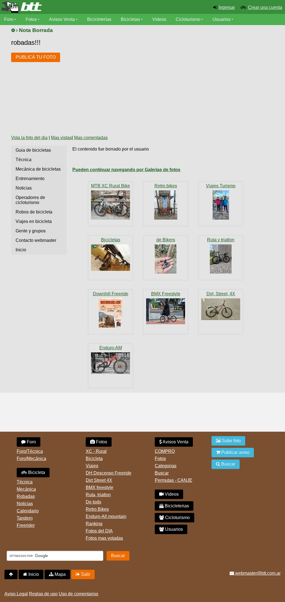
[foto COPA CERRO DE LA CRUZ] (110, 313)
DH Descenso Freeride (108, 473)
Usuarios (221, 19)
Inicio (21, 249)
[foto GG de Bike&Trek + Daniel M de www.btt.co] (220, 205)
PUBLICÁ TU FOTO (36, 57)
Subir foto (231, 440)
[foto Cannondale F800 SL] (165, 205)
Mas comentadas (91, 137)
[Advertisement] (166, 88)
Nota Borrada (36, 30)
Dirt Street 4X (99, 480)
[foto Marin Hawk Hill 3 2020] (110, 363)
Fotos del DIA (99, 531)
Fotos (31, 19)
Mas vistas (61, 137)
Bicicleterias (176, 505)
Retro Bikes (97, 509)
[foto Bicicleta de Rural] (110, 205)
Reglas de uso (43, 593)
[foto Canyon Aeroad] (220, 259)
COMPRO (165, 451)
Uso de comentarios (78, 593)
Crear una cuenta (265, 7)
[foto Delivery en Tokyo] (165, 311)
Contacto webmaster (36, 240)
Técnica (23, 159)
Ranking (94, 523)
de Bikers (165, 239)
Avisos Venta (62, 19)
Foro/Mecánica (31, 458)
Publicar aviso (234, 452)
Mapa (59, 574)
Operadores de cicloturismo (30, 200)
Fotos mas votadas (104, 538)
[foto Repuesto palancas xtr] (165, 259)
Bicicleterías (99, 19)
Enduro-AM (110, 347)
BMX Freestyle (165, 293)
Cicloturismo (188, 19)
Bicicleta (36, 472)
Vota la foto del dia (29, 137)
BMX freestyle (99, 487)
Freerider (26, 525)
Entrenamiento (30, 178)
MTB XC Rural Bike (110, 185)
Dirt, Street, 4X (221, 293)
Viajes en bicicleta (34, 221)
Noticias (24, 188)
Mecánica (26, 489)
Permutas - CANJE (173, 480)
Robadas (26, 496)
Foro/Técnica (30, 451)
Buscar (162, 473)
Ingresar (227, 7)
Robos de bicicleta (34, 212)
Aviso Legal (16, 593)
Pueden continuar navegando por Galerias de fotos (126, 169)
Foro (8, 19)
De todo (93, 502)
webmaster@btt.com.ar (257, 573)
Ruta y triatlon (220, 239)
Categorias (165, 465)
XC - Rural (96, 451)
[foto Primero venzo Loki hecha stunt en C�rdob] (220, 309)
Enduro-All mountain (106, 516)
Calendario (28, 510)
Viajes (92, 465)
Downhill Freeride (110, 293)
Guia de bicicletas (33, 150)
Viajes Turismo (220, 185)
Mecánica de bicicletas (38, 169)
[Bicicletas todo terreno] (47, 7)
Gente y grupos (31, 230)
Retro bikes (165, 185)
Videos (159, 19)
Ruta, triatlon (98, 494)
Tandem (25, 518)
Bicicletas (131, 19)
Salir (85, 574)
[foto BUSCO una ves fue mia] (110, 257)
